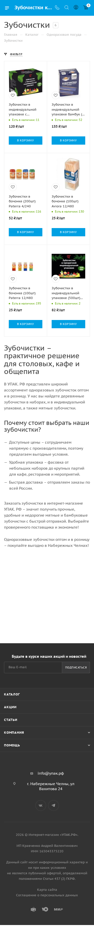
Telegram (53, 805)
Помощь (12, 745)
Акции (10, 707)
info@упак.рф (51, 773)
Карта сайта (47, 890)
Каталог (12, 694)
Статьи (10, 720)
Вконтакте (40, 805)
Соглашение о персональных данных (47, 895)
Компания (14, 732)
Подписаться (76, 667)
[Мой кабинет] (76, 7)
